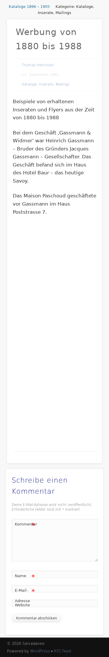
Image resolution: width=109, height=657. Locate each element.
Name (25, 577)
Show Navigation (88, 52)
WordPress (40, 651)
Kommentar (25, 526)
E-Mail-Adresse (25, 595)
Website (22, 605)
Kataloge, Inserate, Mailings (45, 84)
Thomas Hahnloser (38, 65)
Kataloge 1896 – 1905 (29, 6)
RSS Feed (62, 651)
